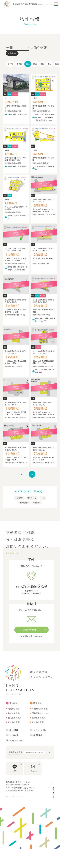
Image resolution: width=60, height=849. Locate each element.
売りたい (37, 703)
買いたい (13, 703)
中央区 (19, 63)
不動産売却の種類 (40, 708)
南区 (35, 63)
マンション (31, 498)
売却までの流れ (39, 717)
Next (32, 474)
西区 (42, 63)
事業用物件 (24, 502)
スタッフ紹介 (40, 730)
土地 (43, 498)
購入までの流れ (15, 717)
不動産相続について (41, 713)
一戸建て (19, 498)
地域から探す (14, 708)
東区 (49, 63)
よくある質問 (14, 722)
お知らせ (13, 735)
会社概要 (13, 730)
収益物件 (36, 502)
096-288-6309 (31, 586)
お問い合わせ (29, 629)
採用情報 (37, 735)
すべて (10, 63)
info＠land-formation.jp (31, 636)
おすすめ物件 (14, 713)
